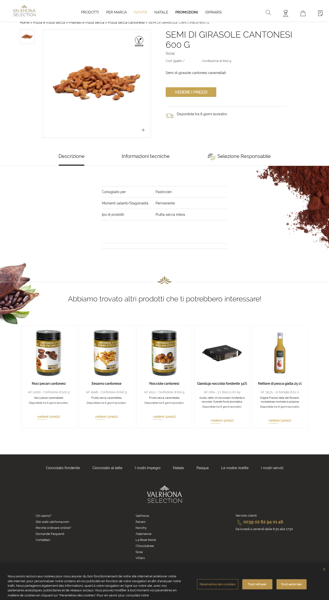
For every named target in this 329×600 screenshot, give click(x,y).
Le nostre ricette (235, 468)
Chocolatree (145, 546)
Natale (161, 12)
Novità (140, 12)
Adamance (143, 534)
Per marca (116, 12)
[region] (164, 581)
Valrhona (142, 516)
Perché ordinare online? (53, 528)
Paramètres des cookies (218, 584)
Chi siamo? (43, 516)
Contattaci (43, 540)
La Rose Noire (146, 540)
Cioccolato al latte (107, 468)
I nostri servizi (272, 468)
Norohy (141, 528)
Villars (140, 558)
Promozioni (186, 12)
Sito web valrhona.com (52, 522)
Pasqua (203, 468)
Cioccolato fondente (63, 468)
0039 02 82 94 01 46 (263, 521)
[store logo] (24, 10)
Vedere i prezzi (191, 92)
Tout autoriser (291, 584)
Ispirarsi (213, 12)
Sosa (139, 552)
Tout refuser (257, 584)
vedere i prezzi (48, 416)
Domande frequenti (50, 534)
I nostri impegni (147, 468)
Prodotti (90, 12)
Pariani (140, 522)
